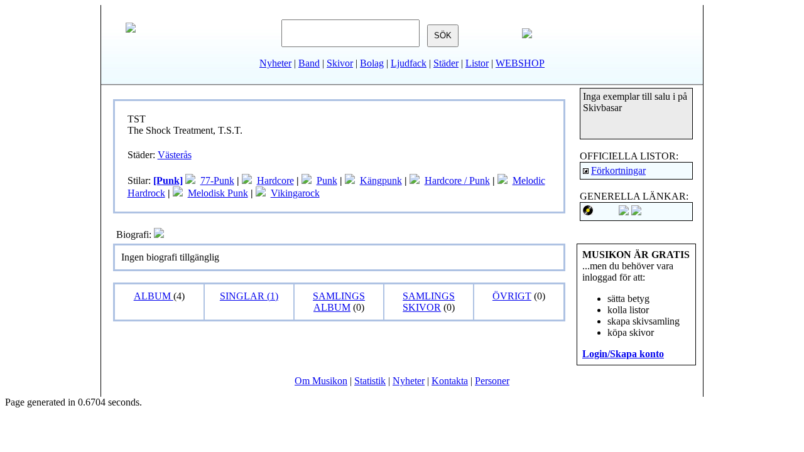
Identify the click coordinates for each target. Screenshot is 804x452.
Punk (327, 180)
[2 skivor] (247, 180)
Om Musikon (321, 380)
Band (309, 63)
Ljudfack (408, 63)
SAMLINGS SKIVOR (429, 302)
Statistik (370, 380)
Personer (492, 380)
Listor (477, 63)
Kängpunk (381, 180)
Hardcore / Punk (457, 180)
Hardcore (275, 180)
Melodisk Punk (218, 193)
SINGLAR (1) (249, 296)
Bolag (372, 63)
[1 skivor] (307, 180)
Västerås (175, 154)
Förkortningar (618, 170)
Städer (446, 63)
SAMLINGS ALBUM (339, 302)
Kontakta (450, 380)
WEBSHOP (520, 63)
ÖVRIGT (511, 296)
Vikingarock (295, 193)
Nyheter (275, 63)
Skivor (340, 63)
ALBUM (153, 296)
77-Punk (217, 180)
